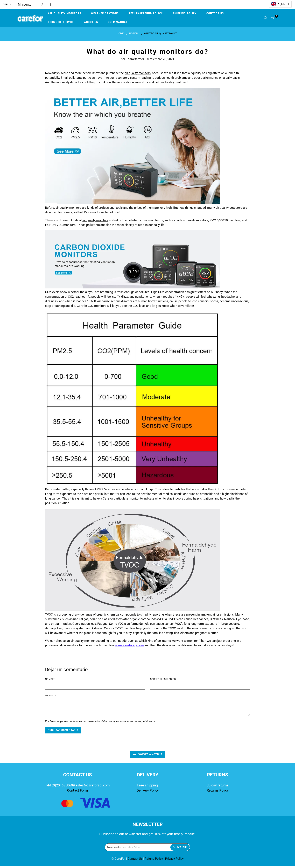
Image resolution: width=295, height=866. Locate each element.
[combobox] (280, 4)
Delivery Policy (148, 790)
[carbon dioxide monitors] (132, 287)
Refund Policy (154, 858)
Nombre (50, 679)
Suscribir (180, 847)
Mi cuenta (24, 4)
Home (120, 33)
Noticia (133, 33)
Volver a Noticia (150, 754)
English (281, 4)
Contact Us (135, 858)
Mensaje (50, 695)
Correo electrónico (163, 679)
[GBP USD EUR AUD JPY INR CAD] (7, 5)
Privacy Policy (174, 858)
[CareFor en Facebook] (50, 5)
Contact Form (77, 790)
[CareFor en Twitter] (42, 5)
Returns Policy (217, 790)
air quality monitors (138, 73)
